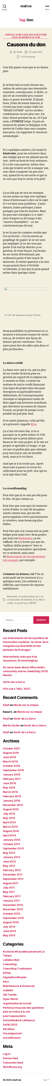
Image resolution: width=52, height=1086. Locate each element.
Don (37, 596)
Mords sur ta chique (26, 705)
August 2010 (11, 922)
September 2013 (13, 848)
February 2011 (12, 896)
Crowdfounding (26, 596)
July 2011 (9, 887)
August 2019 (11, 752)
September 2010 (13, 918)
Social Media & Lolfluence (19, 1020)
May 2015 (9, 818)
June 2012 (9, 861)
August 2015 (11, 809)
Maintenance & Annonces (19, 985)
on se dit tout (21, 603)
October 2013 (11, 844)
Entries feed (10, 1058)
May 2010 (9, 935)
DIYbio (7, 972)
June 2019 (9, 757)
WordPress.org (12, 1066)
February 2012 (12, 870)
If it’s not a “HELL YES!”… (17, 688)
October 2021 (11, 748)
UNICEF (32, 603)
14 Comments (28, 56)
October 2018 (11, 765)
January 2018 (11, 774)
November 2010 (13, 909)
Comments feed (13, 1062)
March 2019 (10, 761)
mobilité (8, 990)
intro (6, 981)
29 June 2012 (35, 52)
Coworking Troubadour (17, 968)
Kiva (34, 424)
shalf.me (26, 6)
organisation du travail (17, 1003)
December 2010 (13, 904)
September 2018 (13, 770)
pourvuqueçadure (14, 1015)
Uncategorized (12, 1033)
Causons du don (26, 44)
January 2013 (11, 857)
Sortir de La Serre (14, 681)
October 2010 (11, 913)
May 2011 (9, 891)
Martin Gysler (11, 725)
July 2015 (9, 813)
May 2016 (9, 787)
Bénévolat (12, 596)
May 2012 (9, 865)
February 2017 (12, 778)
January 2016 (11, 800)
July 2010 (9, 926)
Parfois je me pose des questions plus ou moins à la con (26, 36)
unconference (12, 1037)
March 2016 (10, 791)
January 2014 (11, 839)
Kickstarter (25, 538)
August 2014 (11, 831)
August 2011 (10, 883)
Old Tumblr (10, 994)
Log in (6, 1053)
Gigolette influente (14, 977)
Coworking (10, 964)
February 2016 (12, 796)
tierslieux (8, 1029)
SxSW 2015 (10, 1024)
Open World (10, 999)
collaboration (11, 959)
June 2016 (9, 783)
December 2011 (13, 874)
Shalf (19, 52)
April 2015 (9, 822)
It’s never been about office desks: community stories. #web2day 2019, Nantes (25, 671)
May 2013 (9, 852)
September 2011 (13, 878)
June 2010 (9, 931)
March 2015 (10, 826)
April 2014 (9, 835)
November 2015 (13, 804)
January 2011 (11, 900)
